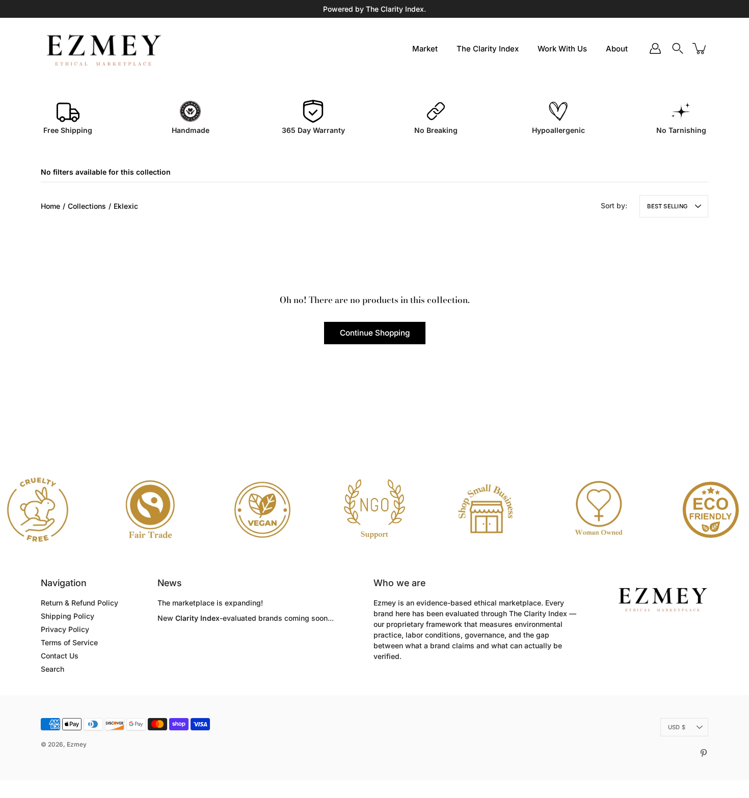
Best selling (667, 206)
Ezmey (77, 744)
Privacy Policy (65, 629)
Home (50, 206)
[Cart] (700, 48)
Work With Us (562, 48)
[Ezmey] (103, 48)
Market (425, 48)
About (617, 48)
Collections (87, 206)
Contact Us (59, 655)
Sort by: (614, 205)
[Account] (655, 48)
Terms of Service (69, 642)
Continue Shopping (375, 333)
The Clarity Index (488, 48)
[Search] (678, 48)
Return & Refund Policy (79, 602)
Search (52, 669)
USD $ (676, 727)
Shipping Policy (67, 616)
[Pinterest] (703, 753)
